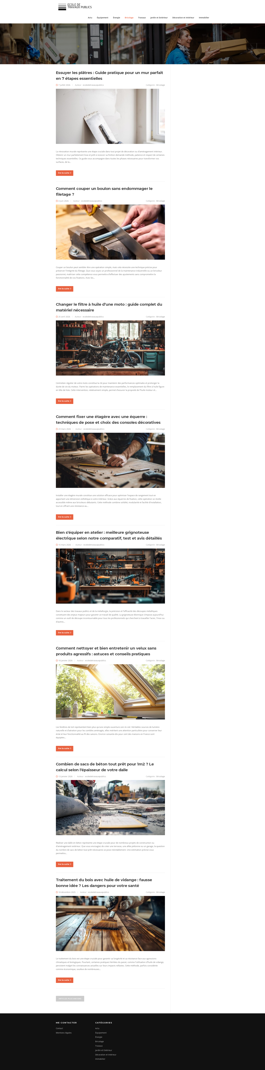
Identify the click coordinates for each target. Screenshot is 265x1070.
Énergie (116, 17)
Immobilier (204, 17)
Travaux (142, 17)
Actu (90, 17)
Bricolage (129, 17)
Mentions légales (64, 1032)
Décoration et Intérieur (183, 17)
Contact (59, 1028)
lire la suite (63, 173)
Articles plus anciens (70, 999)
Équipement (102, 17)
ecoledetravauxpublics (93, 85)
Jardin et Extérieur (159, 17)
